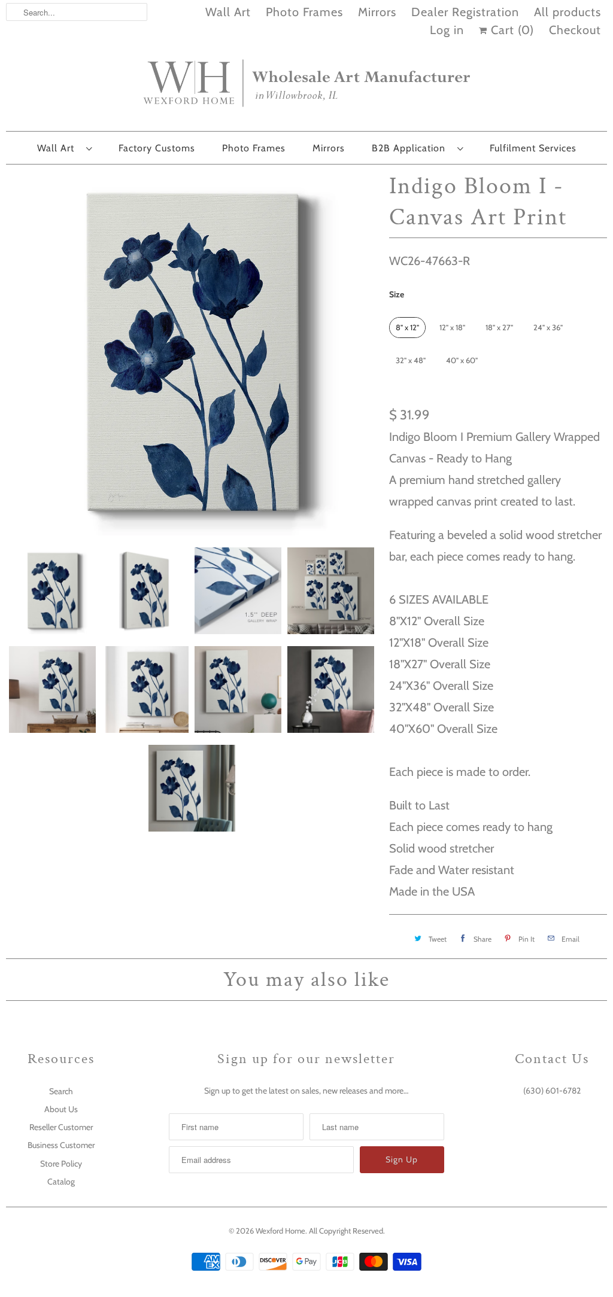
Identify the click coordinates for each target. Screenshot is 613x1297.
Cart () (510, 30)
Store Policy (61, 1163)
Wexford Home (280, 1230)
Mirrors (377, 12)
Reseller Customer (61, 1127)
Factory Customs (157, 148)
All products (567, 12)
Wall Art (228, 12)
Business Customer (61, 1145)
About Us (61, 1109)
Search (61, 1091)
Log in (447, 30)
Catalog (61, 1181)
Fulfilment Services (533, 148)
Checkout (575, 30)
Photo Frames (304, 12)
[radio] (407, 327)
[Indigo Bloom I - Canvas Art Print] (191, 353)
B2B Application (411, 148)
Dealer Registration (465, 12)
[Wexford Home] (306, 88)
